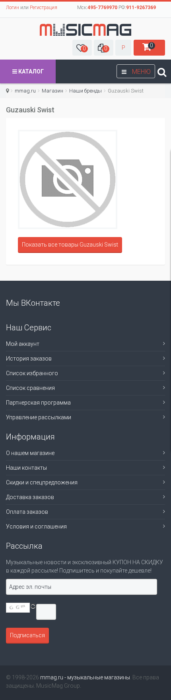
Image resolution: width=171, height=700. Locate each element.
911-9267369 (141, 7)
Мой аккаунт (22, 344)
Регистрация (43, 7)
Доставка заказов (30, 497)
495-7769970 (102, 7)
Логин (12, 7)
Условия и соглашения (36, 526)
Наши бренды (85, 91)
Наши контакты (26, 468)
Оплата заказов (27, 512)
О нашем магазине (30, 453)
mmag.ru (25, 91)
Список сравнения (30, 388)
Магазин (52, 91)
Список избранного (32, 373)
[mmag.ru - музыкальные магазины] (85, 30)
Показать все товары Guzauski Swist (70, 244)
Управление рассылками (38, 417)
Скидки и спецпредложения (42, 482)
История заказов (29, 358)
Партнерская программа (38, 402)
